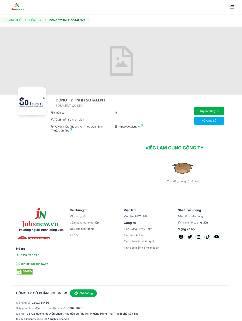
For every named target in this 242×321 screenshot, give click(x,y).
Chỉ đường (86, 293)
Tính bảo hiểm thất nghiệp (140, 241)
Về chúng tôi (77, 216)
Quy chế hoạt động (82, 228)
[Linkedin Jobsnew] (198, 237)
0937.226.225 (30, 255)
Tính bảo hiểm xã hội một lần (141, 247)
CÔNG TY (35, 20)
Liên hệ (74, 235)
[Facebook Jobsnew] (181, 237)
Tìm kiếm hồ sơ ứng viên (193, 222)
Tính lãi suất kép (134, 235)
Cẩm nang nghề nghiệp (84, 222)
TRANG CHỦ (14, 20)
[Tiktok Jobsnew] (207, 237)
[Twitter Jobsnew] (190, 237)
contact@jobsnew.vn (34, 263)
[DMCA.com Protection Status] (24, 271)
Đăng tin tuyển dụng (190, 216)
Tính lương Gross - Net (138, 229)
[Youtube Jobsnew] (216, 237)
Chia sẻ (211, 120)
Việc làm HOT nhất (135, 216)
